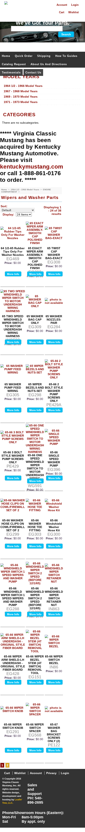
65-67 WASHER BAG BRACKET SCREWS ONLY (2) (54, 733)
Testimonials (11, 72)
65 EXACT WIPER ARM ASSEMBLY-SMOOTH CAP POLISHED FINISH (35, 258)
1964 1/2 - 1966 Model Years (25, 189)
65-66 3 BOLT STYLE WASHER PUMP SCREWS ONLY (12, 457)
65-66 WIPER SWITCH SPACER (35, 728)
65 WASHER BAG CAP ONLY (35, 319)
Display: (8, 214)
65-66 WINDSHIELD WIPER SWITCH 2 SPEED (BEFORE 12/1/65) (35, 598)
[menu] (41, 94)
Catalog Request (14, 64)
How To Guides (66, 55)
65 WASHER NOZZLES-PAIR (54, 319)
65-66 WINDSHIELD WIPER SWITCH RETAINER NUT (54, 597)
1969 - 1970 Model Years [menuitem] (21, 96)
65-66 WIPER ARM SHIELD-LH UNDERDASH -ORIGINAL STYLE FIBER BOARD (13, 663)
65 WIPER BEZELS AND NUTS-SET (35, 388)
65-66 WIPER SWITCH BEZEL (54, 660)
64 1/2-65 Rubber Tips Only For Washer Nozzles (13, 251)
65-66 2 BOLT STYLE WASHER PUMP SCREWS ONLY (54, 392)
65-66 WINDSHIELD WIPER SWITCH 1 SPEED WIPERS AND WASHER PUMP (13, 597)
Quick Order (24, 55)
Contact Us (33, 72)
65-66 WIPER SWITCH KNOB (12, 726)
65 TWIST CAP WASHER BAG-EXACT (54, 253)
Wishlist (73, 12)
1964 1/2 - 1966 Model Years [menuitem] (23, 85)
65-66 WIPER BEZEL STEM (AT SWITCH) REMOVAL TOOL (35, 665)
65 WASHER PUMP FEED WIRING (12, 388)
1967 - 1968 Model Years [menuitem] (21, 91)
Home (6, 55)
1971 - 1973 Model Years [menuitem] (21, 102)
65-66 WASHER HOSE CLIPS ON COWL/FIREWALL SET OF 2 (12, 525)
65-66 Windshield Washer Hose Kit (54, 525)
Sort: (4, 206)
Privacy (51, 773)
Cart (61, 12)
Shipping (44, 55)
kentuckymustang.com (31, 166)
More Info (13, 274)
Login (75, 5)
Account (62, 5)
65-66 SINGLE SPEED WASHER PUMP (54, 459)
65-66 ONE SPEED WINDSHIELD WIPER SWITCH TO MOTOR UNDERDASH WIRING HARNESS (35, 468)
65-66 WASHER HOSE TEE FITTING (35, 525)
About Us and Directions (49, 64)
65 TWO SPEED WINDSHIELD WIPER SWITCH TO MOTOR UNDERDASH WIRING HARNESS (13, 326)
